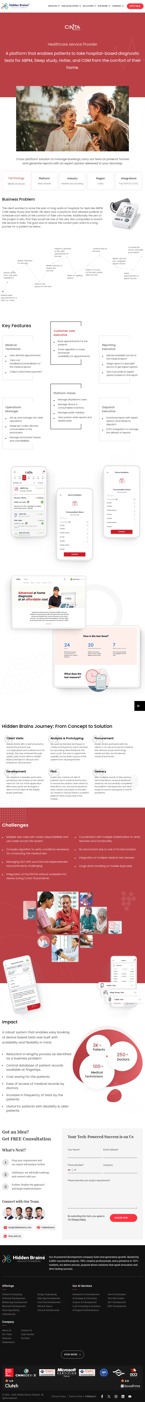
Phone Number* (76, 1165)
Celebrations (8, 1342)
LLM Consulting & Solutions (86, 1306)
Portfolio (25, 1338)
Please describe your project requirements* (89, 1180)
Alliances (6, 1338)
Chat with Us (14, 1236)
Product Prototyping (12, 1294)
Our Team (7, 1334)
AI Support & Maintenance (85, 1310)
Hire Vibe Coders (116, 1298)
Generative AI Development (85, 1294)
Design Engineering (47, 1294)
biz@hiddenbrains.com (19, 1227)
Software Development (13, 1298)
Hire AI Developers (117, 1294)
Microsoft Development (13, 1306)
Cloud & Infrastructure (48, 1310)
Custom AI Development (84, 1302)
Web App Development (48, 1298)
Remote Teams (44, 1306)
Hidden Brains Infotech (28, 1394)
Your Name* (74, 1149)
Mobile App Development (14, 1302)
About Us (6, 1330)
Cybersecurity (9, 1314)
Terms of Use (75, 1396)
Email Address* (111, 1149)
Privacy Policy (59, 1396)
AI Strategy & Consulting (84, 1298)
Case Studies (27, 1334)
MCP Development (117, 1306)
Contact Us (26, 1330)
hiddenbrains (48, 1227)
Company (108, 1165)
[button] (70, 1170)
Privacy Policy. (79, 1219)
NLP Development (117, 1302)
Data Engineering (10, 1310)
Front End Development (49, 1302)
